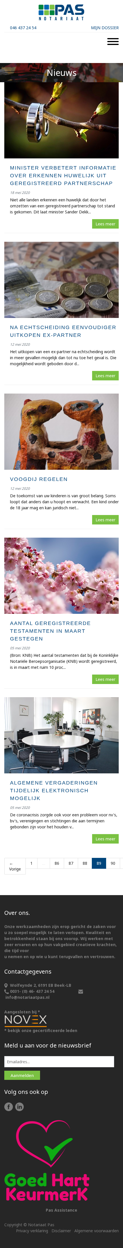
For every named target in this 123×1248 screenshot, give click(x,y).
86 (57, 863)
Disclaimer (61, 1230)
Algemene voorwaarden (96, 1230)
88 (85, 863)
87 (71, 863)
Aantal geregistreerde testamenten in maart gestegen (50, 631)
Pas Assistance (61, 1210)
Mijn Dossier (105, 27)
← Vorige (15, 866)
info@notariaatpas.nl (27, 997)
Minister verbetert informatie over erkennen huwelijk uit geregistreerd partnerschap (63, 175)
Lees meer (105, 224)
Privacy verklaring (32, 1230)
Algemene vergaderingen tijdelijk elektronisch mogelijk (54, 790)
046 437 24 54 (23, 27)
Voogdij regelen (39, 479)
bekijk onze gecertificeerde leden (42, 1030)
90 (113, 863)
